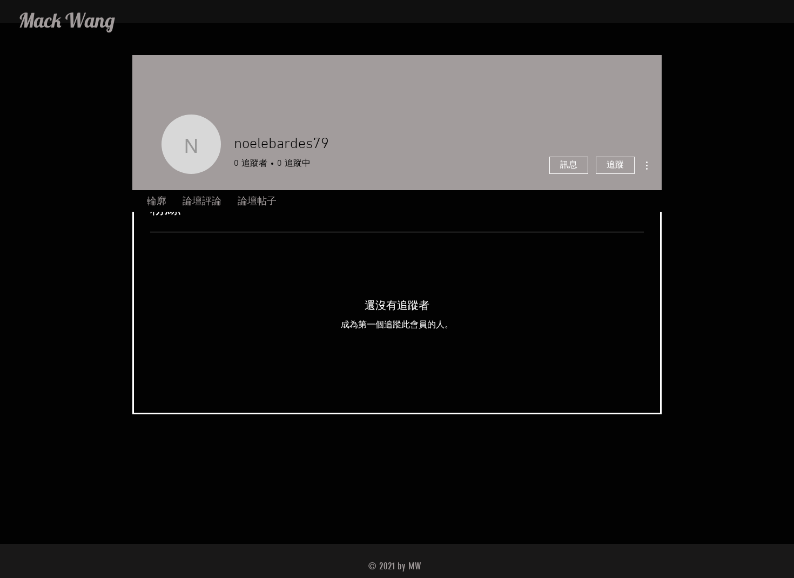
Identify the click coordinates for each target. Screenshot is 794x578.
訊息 (568, 165)
